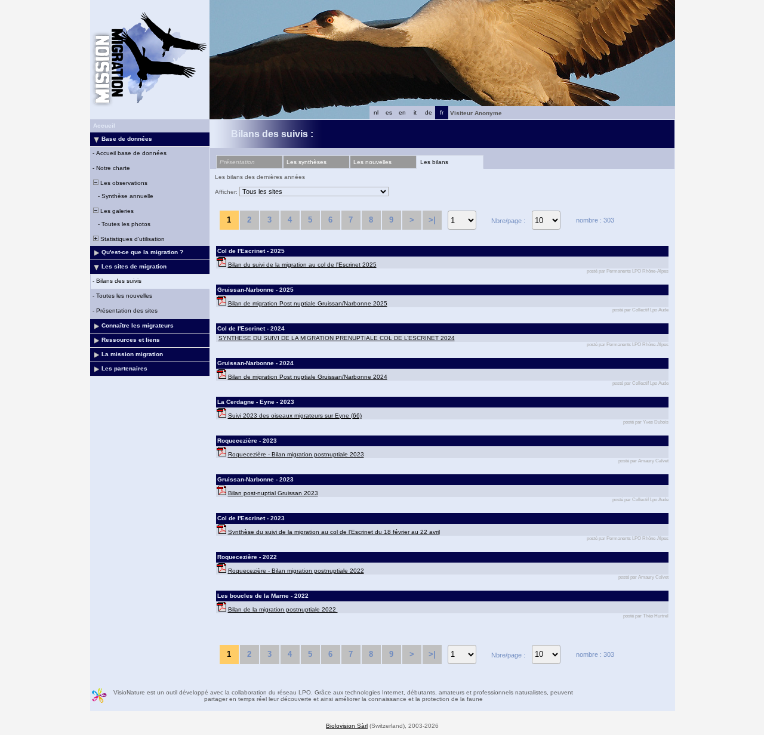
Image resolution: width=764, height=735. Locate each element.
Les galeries (116, 211)
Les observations (122, 183)
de (428, 112)
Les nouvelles (372, 162)
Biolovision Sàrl (347, 725)
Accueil (104, 125)
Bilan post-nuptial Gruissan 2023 (273, 493)
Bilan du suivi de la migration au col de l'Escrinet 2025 (302, 264)
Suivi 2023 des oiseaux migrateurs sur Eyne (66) (295, 415)
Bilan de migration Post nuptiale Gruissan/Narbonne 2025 (307, 303)
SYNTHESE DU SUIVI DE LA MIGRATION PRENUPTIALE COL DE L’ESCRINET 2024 (336, 338)
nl (376, 112)
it (415, 112)
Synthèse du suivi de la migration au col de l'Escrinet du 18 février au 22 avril (334, 532)
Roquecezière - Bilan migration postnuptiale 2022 (296, 570)
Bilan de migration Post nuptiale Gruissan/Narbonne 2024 (307, 376)
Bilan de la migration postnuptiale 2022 (283, 609)
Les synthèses (306, 162)
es (389, 112)
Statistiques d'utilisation (131, 239)
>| (432, 219)
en (402, 112)
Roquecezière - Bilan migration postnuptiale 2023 (296, 454)
